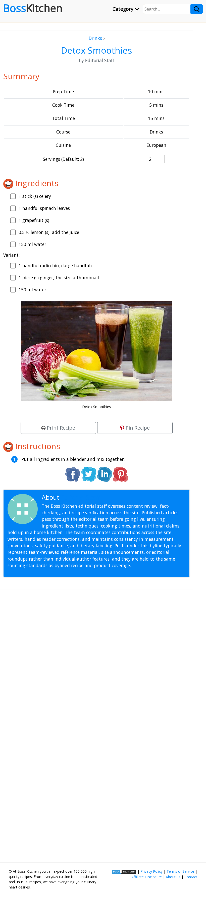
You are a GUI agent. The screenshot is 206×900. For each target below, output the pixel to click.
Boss (33, 8)
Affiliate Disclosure (146, 876)
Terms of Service (180, 871)
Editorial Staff (80, 497)
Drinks (95, 38)
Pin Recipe (137, 427)
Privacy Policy (151, 871)
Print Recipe (60, 427)
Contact (190, 876)
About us (173, 876)
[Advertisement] (96, 647)
